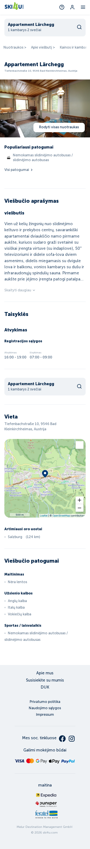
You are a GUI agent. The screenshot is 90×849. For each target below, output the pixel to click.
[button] (79, 500)
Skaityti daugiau (17, 290)
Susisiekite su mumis (45, 680)
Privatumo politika (45, 702)
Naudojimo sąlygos (45, 708)
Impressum (45, 714)
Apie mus (45, 673)
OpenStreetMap (61, 515)
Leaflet (44, 515)
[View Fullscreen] (79, 445)
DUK (45, 687)
